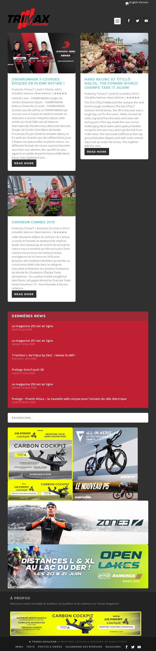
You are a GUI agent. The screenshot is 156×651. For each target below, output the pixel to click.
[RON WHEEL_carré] (40, 478)
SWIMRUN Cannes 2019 (33, 222)
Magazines (113, 647)
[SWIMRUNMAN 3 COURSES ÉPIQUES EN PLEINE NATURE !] (42, 53)
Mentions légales (74, 641)
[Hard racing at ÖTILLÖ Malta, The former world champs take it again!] (114, 53)
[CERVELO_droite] (105, 498)
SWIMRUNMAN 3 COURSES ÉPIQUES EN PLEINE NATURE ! (38, 81)
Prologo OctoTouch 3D (28, 370)
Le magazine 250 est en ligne (32, 384)
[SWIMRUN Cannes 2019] (42, 196)
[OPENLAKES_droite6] (78, 586)
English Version (138, 2)
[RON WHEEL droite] (40, 498)
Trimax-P (29, 89)
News (19, 647)
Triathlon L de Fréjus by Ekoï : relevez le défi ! (43, 355)
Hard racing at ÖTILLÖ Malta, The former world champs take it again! (111, 83)
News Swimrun (43, 93)
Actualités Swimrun (22, 93)
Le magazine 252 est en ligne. (33, 326)
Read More (24, 163)
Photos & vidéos (50, 647)
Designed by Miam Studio (108, 641)
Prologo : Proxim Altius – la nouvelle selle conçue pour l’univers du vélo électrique (69, 399)
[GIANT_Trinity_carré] (105, 478)
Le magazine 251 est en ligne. (33, 341)
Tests (30, 647)
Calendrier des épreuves (83, 647)
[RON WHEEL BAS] (75, 635)
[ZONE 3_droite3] (78, 542)
